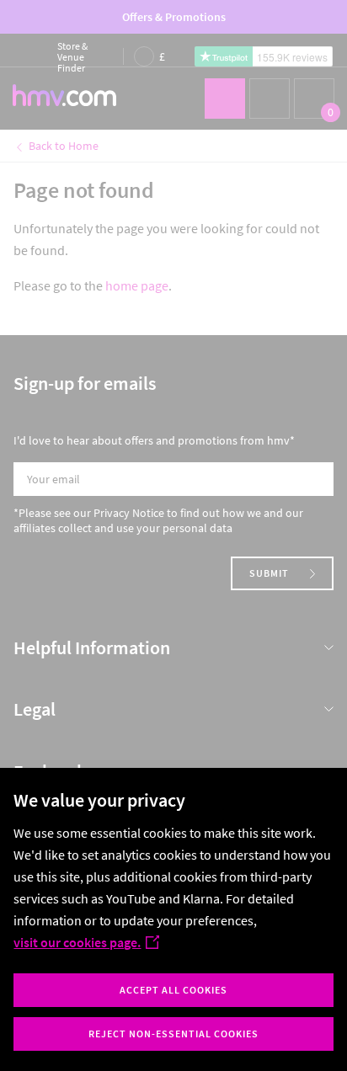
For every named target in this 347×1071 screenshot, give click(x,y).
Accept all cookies (173, 989)
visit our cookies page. (77, 942)
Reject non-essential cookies (173, 1033)
